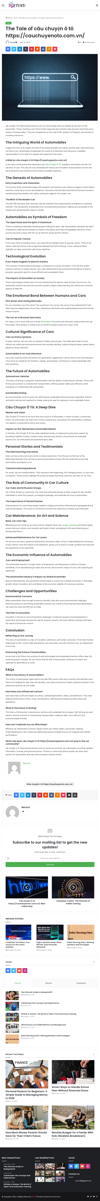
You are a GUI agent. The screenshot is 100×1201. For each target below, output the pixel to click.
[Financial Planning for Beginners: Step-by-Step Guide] (39, 1179)
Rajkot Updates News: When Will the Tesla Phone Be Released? (48, 944)
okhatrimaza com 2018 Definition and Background (43, 1025)
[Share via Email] (69, 795)
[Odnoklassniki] (49, 49)
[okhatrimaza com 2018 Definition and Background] (12, 1028)
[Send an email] (16, 42)
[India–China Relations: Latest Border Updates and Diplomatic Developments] (60, 1179)
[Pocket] (54, 49)
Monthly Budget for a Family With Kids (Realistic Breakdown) (72, 1134)
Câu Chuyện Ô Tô (53, 164)
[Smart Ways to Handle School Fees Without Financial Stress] (73, 1072)
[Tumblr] (25, 49)
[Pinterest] (31, 49)
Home (9, 18)
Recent (49, 983)
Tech (15, 18)
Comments (81, 983)
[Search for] (97, 6)
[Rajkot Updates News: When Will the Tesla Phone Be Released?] (50, 932)
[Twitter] (13, 49)
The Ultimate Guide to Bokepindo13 (36, 992)
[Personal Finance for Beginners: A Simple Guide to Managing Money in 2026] (27, 1074)
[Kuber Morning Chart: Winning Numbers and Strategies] (80, 932)
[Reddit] (37, 49)
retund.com (55, 1197)
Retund (12, 42)
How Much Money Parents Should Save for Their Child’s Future (26, 1134)
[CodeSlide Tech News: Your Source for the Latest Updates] (19, 932)
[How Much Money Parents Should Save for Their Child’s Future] (27, 1118)
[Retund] (18, 5)
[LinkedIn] (19, 49)
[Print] (74, 795)
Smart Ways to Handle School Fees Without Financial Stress (70, 1088)
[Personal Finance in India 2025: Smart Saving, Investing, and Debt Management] (50, 1179)
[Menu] (3, 6)
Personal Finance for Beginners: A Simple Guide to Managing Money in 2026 (27, 1095)
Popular (17, 983)
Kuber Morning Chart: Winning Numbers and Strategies (80, 943)
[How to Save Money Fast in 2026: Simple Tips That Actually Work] (39, 1166)
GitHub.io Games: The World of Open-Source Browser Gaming (48, 1014)
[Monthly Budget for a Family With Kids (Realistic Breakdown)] (73, 1118)
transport (47, 321)
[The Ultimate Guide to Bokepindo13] (12, 995)
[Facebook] (8, 49)
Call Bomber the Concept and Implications (40, 1003)
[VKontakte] (43, 49)
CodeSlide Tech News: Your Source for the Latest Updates (18, 944)
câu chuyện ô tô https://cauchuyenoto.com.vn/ (50, 784)
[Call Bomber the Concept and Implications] (12, 1006)
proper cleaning (69, 525)
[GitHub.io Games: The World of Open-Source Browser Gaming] (12, 1017)
